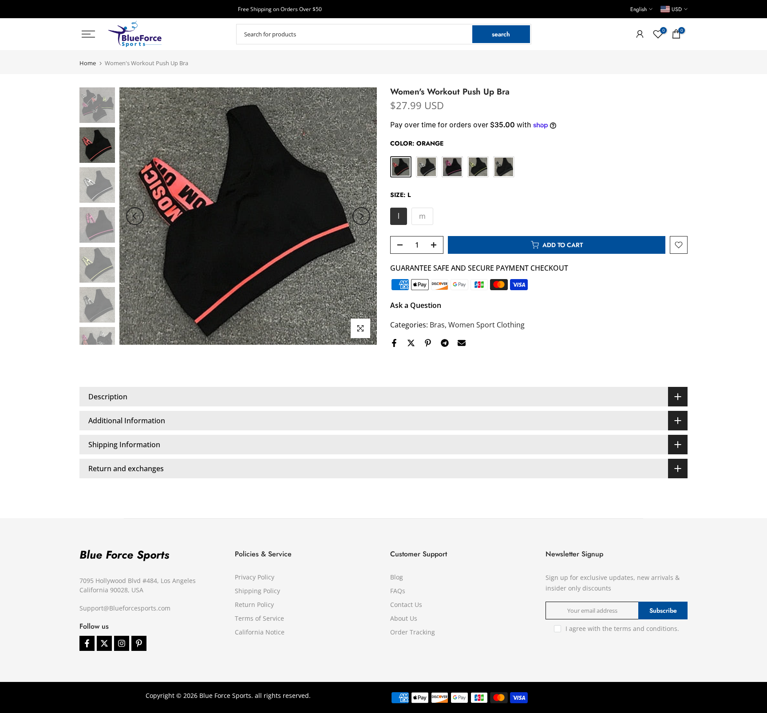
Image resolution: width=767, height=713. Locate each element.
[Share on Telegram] (445, 343)
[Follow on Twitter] (104, 643)
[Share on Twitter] (411, 343)
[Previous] (135, 216)
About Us (403, 618)
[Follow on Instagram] (121, 643)
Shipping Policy (257, 591)
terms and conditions (645, 628)
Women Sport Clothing (486, 325)
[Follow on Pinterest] (138, 643)
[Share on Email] (462, 343)
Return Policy (254, 604)
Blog (396, 577)
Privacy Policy (254, 577)
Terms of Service (259, 618)
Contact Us (406, 604)
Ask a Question (415, 305)
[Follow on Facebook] (87, 643)
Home (87, 63)
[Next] (361, 216)
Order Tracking (412, 632)
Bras (437, 325)
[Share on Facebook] (394, 343)
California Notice (260, 632)
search (501, 34)
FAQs (397, 591)
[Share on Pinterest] (428, 343)
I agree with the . (622, 628)
